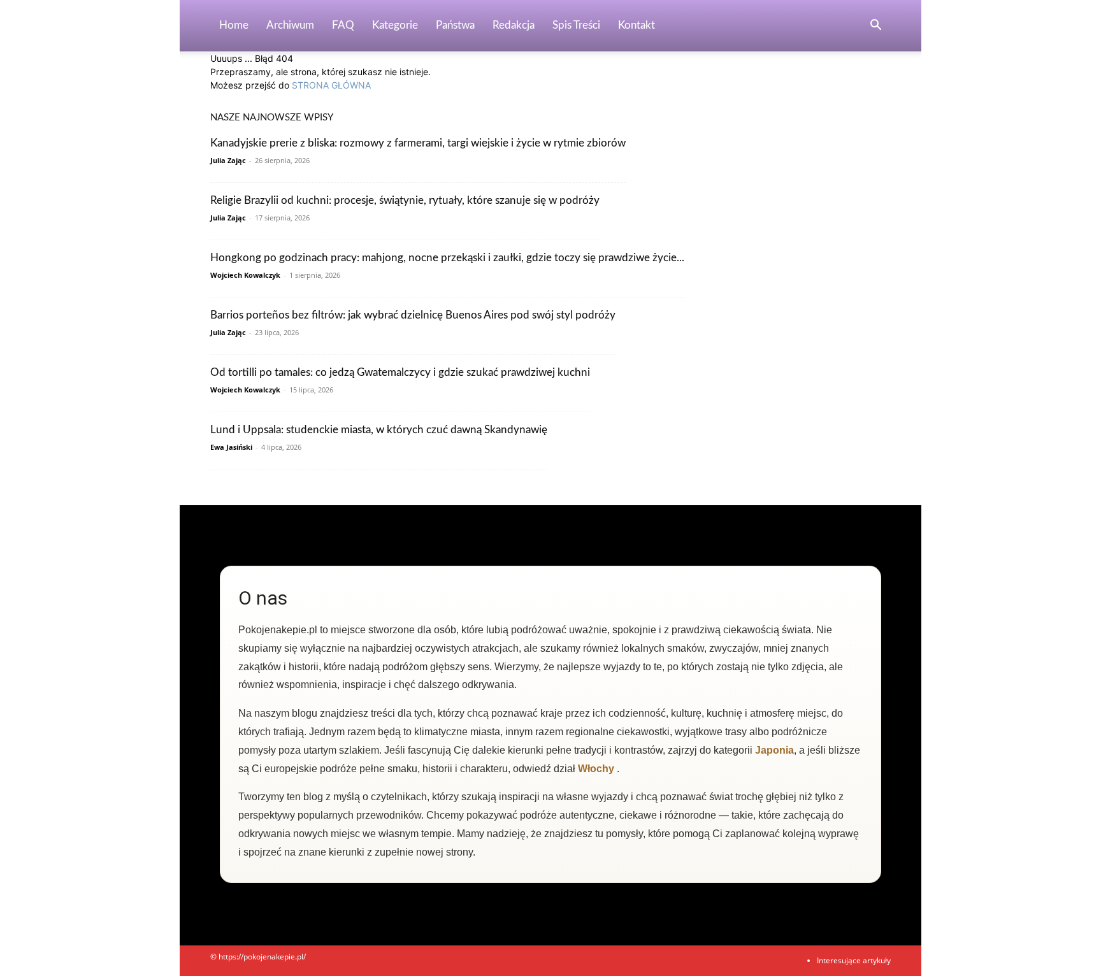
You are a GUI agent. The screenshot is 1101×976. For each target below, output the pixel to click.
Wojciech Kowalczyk (245, 275)
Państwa (455, 25)
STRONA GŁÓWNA (331, 85)
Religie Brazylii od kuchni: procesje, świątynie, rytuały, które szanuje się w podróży (405, 200)
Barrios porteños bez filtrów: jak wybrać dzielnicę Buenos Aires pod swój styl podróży (412, 315)
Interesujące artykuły (854, 960)
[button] (875, 26)
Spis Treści (576, 25)
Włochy (596, 768)
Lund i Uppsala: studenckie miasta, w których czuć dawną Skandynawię (378, 429)
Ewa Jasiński (231, 447)
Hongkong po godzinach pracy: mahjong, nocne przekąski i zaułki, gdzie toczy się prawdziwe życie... (447, 257)
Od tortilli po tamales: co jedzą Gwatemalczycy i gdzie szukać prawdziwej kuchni (400, 372)
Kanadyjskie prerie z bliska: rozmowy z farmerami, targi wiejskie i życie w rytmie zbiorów (418, 143)
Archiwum (290, 25)
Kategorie (395, 25)
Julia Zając (228, 160)
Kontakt (636, 25)
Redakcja (514, 25)
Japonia (774, 750)
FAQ (343, 25)
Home (233, 25)
